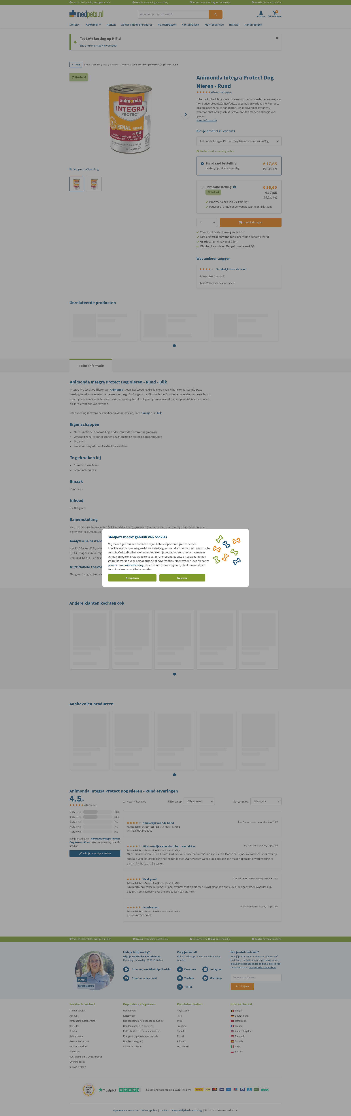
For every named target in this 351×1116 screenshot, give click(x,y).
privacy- (113, 565)
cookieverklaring (132, 565)
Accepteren (132, 578)
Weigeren (182, 578)
